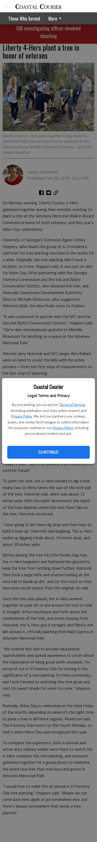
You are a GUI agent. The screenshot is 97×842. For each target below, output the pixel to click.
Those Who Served (24, 18)
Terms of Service (72, 404)
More (52, 18)
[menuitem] (56, 18)
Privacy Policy (21, 416)
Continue (48, 452)
